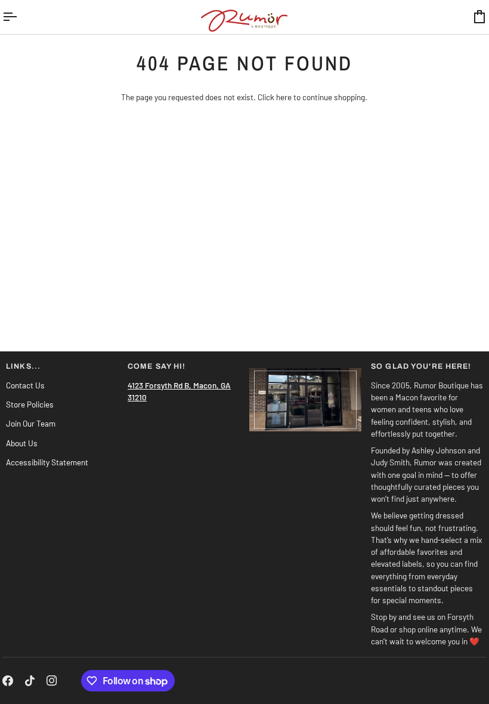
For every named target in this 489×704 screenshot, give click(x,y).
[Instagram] (52, 680)
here (284, 97)
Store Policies (30, 404)
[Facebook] (7, 680)
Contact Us (25, 385)
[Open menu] (20, 17)
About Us (22, 443)
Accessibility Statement (47, 462)
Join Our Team (30, 423)
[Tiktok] (30, 680)
